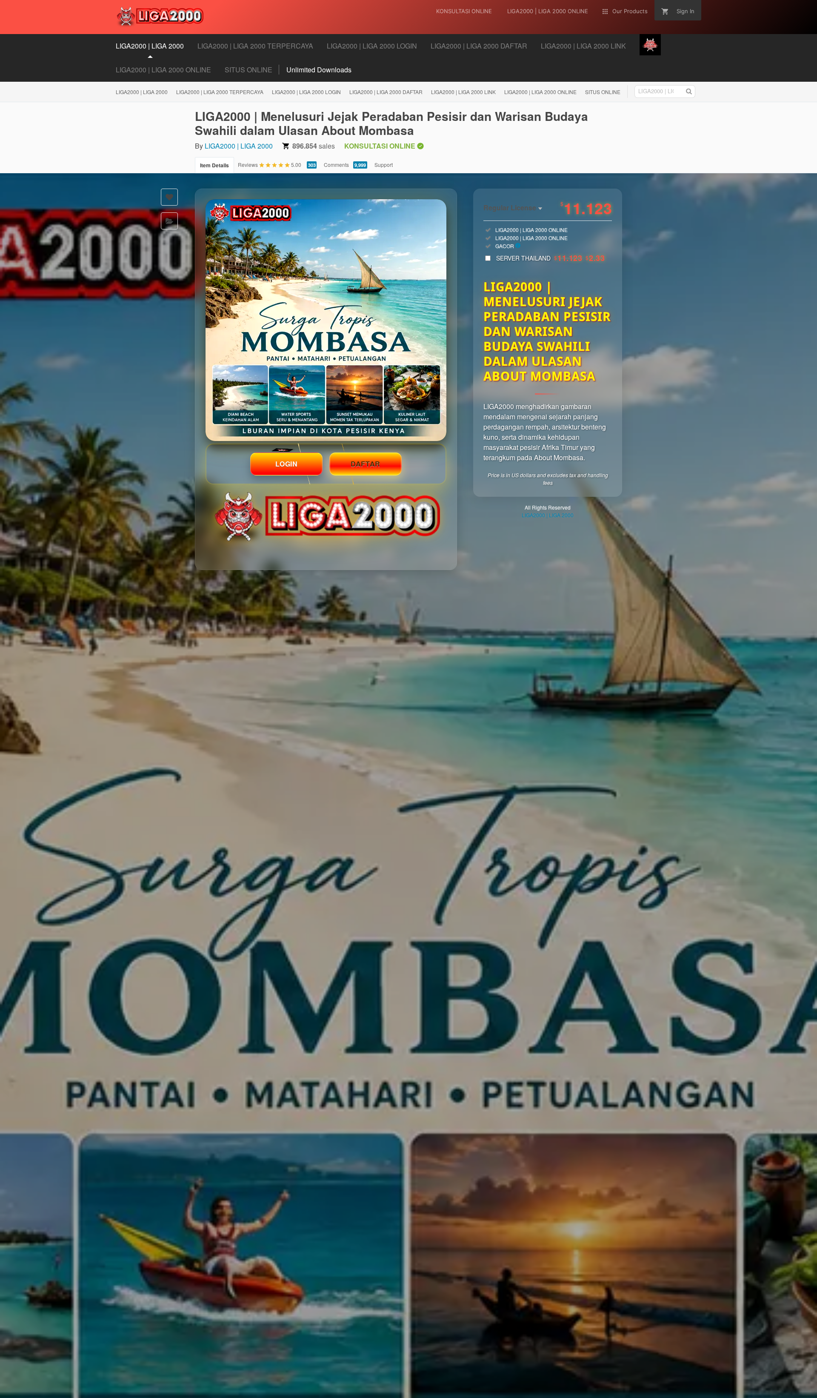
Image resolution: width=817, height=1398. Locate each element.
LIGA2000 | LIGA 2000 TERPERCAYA (219, 91)
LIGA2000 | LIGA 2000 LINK (463, 91)
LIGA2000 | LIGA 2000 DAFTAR (386, 91)
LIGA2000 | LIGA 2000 (142, 91)
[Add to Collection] (169, 220)
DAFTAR (365, 464)
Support (383, 164)
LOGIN (286, 464)
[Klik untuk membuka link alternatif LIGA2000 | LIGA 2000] (326, 320)
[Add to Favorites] (169, 197)
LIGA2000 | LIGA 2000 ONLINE (163, 69)
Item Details (214, 165)
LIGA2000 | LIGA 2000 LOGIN (306, 91)
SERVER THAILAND (550, 258)
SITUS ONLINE (248, 69)
